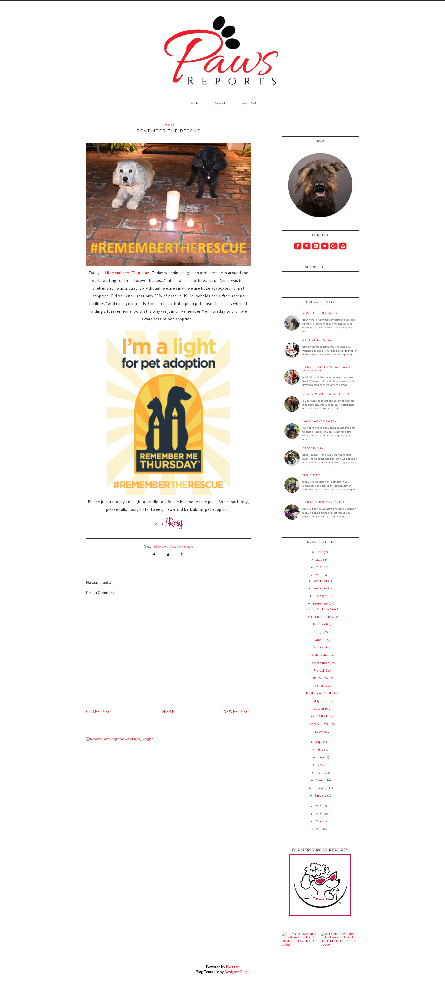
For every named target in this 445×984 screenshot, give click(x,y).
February (321, 788)
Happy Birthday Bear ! (322, 609)
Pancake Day (322, 624)
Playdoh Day (322, 670)
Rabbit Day (322, 640)
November (320, 588)
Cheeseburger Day (322, 663)
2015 (318, 814)
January (321, 795)
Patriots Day (322, 685)
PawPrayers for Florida (322, 693)
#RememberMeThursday (127, 272)
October (321, 596)
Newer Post (237, 711)
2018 (318, 567)
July (321, 750)
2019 (319, 559)
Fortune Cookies (322, 678)
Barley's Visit (322, 632)
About (220, 102)
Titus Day (311, 475)
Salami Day (322, 708)
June (321, 757)
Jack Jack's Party (319, 421)
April (321, 772)
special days (185, 546)
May (321, 765)
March (321, 780)
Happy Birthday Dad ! (323, 502)
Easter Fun (313, 448)
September (321, 603)
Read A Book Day (322, 716)
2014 (318, 821)
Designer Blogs (237, 971)
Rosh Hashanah (322, 655)
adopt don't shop (164, 546)
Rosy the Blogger (320, 313)
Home (193, 102)
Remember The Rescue (322, 617)
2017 (318, 575)
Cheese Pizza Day (322, 724)
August (320, 742)
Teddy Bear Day (322, 701)
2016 (318, 806)
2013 (319, 829)
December (320, 581)
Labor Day (322, 731)
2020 (320, 552)
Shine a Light (322, 647)
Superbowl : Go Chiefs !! (326, 394)
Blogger (232, 966)
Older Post (99, 711)
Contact (249, 102)
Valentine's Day (318, 340)
